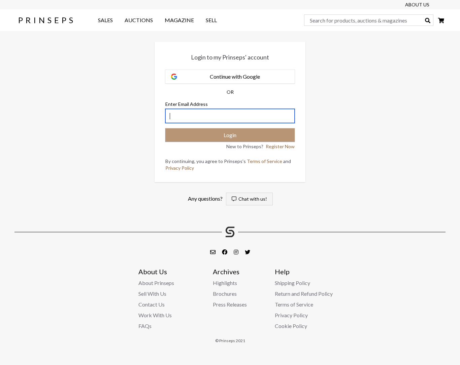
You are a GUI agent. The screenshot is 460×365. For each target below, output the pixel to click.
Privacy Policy (179, 168)
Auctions (139, 20)
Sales (105, 20)
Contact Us (151, 304)
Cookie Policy (291, 326)
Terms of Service (264, 161)
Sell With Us (152, 293)
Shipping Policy (292, 283)
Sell (211, 20)
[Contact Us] (213, 252)
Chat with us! (251, 199)
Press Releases (230, 304)
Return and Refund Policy (304, 293)
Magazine (179, 20)
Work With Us (155, 315)
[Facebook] (225, 252)
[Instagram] (236, 252)
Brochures (225, 293)
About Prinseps (156, 283)
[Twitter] (247, 252)
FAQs (145, 326)
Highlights (225, 283)
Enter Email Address (186, 104)
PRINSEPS (47, 20)
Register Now (280, 146)
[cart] (441, 20)
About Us (417, 4)
